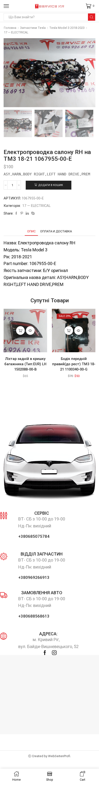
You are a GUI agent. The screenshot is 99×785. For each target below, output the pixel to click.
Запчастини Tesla (33, 28)
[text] (49, 174)
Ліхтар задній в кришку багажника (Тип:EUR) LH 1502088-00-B (25, 364)
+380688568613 (34, 616)
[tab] (31, 231)
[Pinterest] (22, 213)
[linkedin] (27, 213)
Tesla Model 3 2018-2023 (67, 28)
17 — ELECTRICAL (16, 32)
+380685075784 (34, 536)
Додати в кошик (50, 185)
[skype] (32, 213)
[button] (10, 74)
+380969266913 (34, 577)
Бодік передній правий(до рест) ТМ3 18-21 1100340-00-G (73, 364)
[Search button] (91, 17)
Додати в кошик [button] (20, 330)
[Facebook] (16, 213)
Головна (10, 28)
